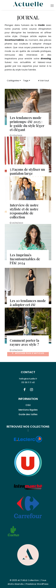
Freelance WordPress (37, 583)
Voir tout (44, 80)
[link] (28, 555)
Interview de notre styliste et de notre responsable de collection (24, 211)
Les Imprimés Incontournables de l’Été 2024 (25, 258)
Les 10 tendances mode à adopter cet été (28, 302)
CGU (28, 405)
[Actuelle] (28, 5)
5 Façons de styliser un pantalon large (27, 171)
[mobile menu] (52, 5)
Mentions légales (28, 409)
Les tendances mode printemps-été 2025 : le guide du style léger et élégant (27, 123)
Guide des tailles (28, 414)
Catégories (13, 80)
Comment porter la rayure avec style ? (24, 342)
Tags (25, 80)
